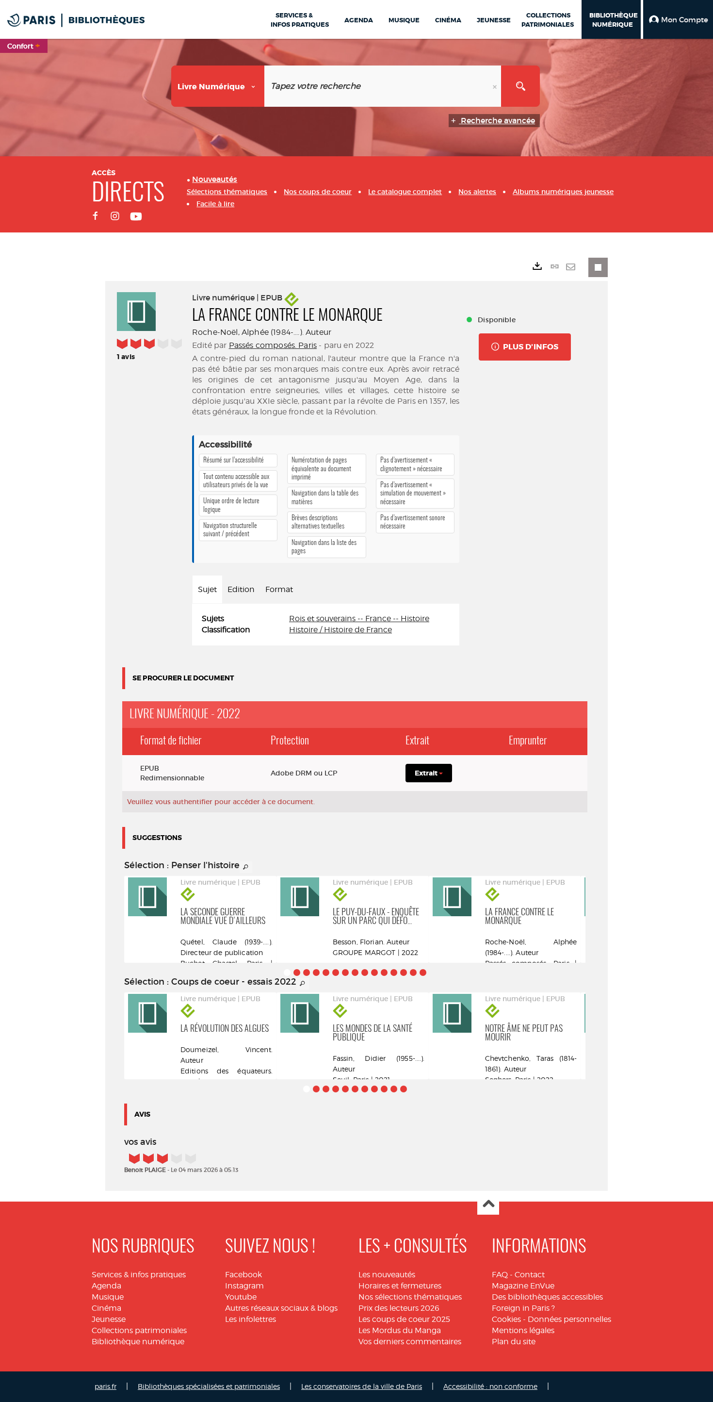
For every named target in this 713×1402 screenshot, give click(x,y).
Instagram (244, 1285)
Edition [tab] (241, 589)
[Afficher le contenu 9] (364, 972)
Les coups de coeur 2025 (404, 1319)
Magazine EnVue (523, 1285)
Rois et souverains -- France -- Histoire (359, 618)
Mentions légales (523, 1330)
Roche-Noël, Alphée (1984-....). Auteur (261, 332)
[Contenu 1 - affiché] (287, 972)
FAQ (500, 1274)
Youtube (241, 1297)
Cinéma (106, 1308)
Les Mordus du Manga (399, 1330)
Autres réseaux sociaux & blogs (281, 1308)
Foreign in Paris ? (523, 1308)
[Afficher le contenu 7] (345, 972)
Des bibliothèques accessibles (547, 1297)
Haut (488, 1204)
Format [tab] (279, 589)
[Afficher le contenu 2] (296, 972)
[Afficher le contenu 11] (384, 972)
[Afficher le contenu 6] (335, 972)
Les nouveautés (386, 1274)
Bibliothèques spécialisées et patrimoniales (209, 1386)
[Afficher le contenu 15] (423, 972)
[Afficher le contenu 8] (355, 972)
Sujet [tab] (207, 589)
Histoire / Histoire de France (340, 629)
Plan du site (513, 1341)
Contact (530, 1274)
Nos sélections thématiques (410, 1297)
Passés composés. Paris (273, 345)
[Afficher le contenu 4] (316, 972)
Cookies (506, 1319)
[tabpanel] (326, 624)
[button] (678, 19)
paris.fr (105, 1386)
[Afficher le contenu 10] (374, 972)
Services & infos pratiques (139, 1274)
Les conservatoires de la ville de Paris (361, 1386)
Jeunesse (109, 1319)
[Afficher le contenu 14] (413, 972)
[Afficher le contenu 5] (326, 972)
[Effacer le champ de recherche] (496, 86)
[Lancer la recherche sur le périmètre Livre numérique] (520, 86)
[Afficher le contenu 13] (403, 972)
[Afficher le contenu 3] (306, 972)
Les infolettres (250, 1319)
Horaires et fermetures (399, 1285)
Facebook (243, 1274)
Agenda (106, 1285)
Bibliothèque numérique (138, 1341)
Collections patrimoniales (139, 1330)
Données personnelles (569, 1319)
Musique (108, 1297)
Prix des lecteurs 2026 (398, 1308)
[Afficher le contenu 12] (393, 972)
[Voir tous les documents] (246, 867)
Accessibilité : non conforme (490, 1386)
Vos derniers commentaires (409, 1341)
